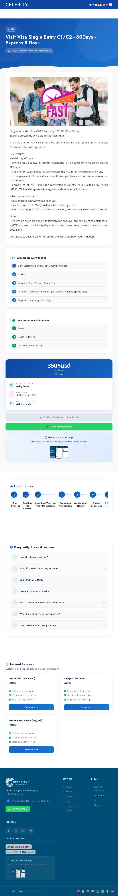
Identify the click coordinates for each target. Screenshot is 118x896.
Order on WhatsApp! (61, 426)
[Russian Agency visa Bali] (88, 891)
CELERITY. (18, 4)
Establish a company (70, 808)
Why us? (69, 791)
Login (96, 800)
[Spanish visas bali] (95, 4)
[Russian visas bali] (93, 4)
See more (30, 707)
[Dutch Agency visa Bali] (112, 891)
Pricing (68, 786)
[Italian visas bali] (104, 4)
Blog (67, 801)
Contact (69, 796)
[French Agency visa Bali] (83, 891)
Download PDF (27, 395)
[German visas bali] (98, 4)
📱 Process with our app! (20, 860)
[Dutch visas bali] (106, 4)
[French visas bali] (90, 4)
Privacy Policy (100, 795)
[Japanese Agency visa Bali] (102, 891)
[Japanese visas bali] (101, 4)
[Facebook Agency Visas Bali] (8, 831)
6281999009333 (19, 808)
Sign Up (97, 805)
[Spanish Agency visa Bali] (93, 891)
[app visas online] (59, 451)
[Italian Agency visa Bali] (107, 891)
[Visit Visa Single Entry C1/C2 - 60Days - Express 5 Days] (59, 102)
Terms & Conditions (99, 788)
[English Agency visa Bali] (78, 891)
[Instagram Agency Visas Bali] (16, 831)
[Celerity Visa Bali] (18, 782)
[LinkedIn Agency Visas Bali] (23, 831)
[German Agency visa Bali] (98, 891)
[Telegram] (30, 831)
